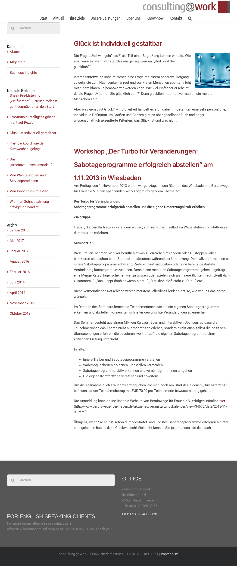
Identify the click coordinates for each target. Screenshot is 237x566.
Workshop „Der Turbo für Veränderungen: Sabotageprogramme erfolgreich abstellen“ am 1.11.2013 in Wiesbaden (143, 164)
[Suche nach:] (33, 28)
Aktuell (15, 52)
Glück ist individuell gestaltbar (118, 43)
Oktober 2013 (20, 313)
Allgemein (17, 62)
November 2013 (22, 303)
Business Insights (23, 73)
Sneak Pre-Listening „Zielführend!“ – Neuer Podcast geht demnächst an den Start (33, 101)
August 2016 (19, 261)
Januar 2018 (19, 230)
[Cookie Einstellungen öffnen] (10, 560)
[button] (190, 18)
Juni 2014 (17, 282)
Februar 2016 (20, 272)
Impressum (169, 554)
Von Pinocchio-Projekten (29, 191)
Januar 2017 (19, 251)
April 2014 (17, 293)
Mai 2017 (17, 241)
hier (222, 401)
